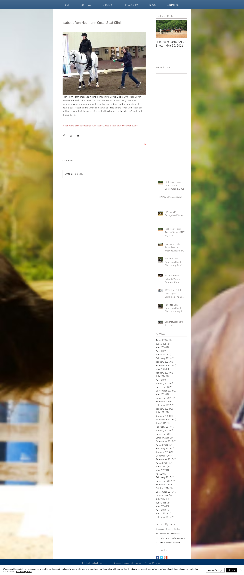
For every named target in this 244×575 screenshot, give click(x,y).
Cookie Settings (215, 570)
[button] (175, 223)
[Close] (240, 570)
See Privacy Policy (24, 571)
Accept (232, 570)
